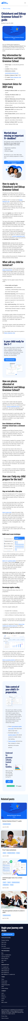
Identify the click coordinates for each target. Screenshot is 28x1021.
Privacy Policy (4, 1016)
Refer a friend (4, 1002)
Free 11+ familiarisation (6, 954)
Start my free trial (8, 934)
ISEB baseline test (5, 970)
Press (2, 1000)
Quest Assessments (7, 269)
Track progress (12, 741)
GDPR (2, 986)
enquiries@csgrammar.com (11, 73)
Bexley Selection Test (15, 77)
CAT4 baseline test (5, 968)
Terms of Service (5, 1018)
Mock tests (3, 944)
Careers (3, 998)
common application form (18, 236)
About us (3, 995)
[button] (25, 2)
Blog (2, 953)
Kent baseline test (5, 972)
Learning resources (5, 956)
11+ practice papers (5, 948)
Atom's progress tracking (8, 660)
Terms (2, 979)
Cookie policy (4, 982)
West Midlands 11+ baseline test (8, 974)
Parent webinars (4, 958)
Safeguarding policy (5, 984)
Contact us (3, 996)
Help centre (3, 960)
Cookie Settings (4, 988)
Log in (2, 993)
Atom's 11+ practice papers (9, 560)
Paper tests (3, 942)
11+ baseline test (5, 967)
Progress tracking (5, 940)
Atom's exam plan (6, 512)
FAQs (2, 962)
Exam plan (3, 946)
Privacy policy (4, 981)
